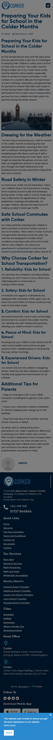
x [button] (51, 714)
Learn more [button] (9, 725)
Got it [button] (9, 733)
